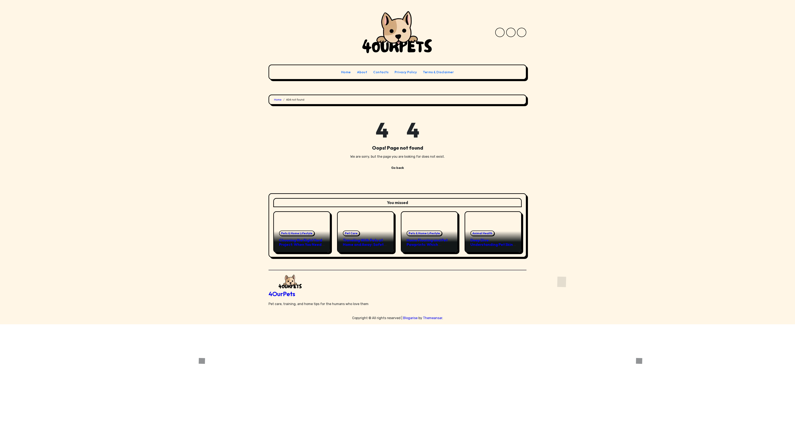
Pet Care (351, 233)
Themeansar (432, 318)
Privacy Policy (406, 72)
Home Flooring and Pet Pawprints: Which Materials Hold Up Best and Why (427, 247)
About (362, 72)
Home (346, 72)
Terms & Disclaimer (438, 72)
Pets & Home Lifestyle (296, 233)
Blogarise (410, 318)
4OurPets (282, 294)
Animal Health (482, 233)
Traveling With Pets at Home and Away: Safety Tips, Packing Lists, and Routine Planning (364, 247)
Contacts (380, 72)
